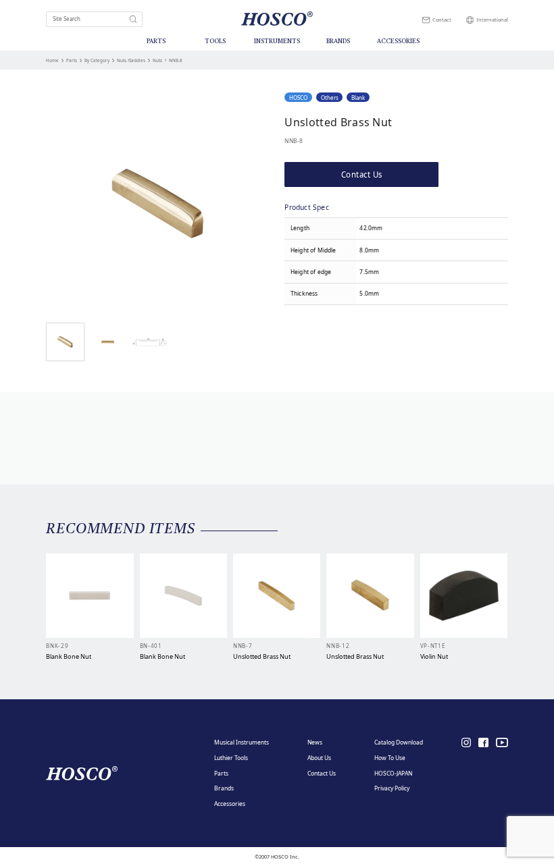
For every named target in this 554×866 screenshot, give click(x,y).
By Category (96, 60)
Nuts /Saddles (131, 60)
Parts (71, 60)
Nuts (157, 60)
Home (52, 60)
